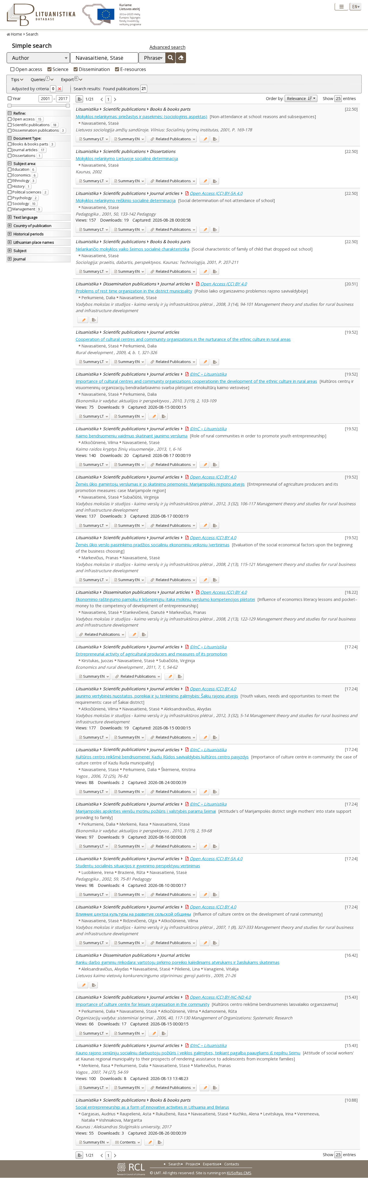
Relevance (296, 98)
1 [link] (108, 99)
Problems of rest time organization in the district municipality (134, 291)
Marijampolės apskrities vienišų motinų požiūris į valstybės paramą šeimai (146, 811)
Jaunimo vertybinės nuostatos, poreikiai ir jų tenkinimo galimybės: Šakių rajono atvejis (157, 696)
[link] (101, 99)
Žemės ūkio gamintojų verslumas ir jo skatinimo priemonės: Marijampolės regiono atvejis (160, 484)
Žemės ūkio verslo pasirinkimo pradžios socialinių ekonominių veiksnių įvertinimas (152, 544)
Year (17, 98)
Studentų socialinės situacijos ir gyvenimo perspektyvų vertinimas (138, 865)
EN (129, 138)
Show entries (339, 98)
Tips (15, 79)
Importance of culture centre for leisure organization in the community (142, 1004)
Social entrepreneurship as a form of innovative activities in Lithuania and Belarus (152, 1107)
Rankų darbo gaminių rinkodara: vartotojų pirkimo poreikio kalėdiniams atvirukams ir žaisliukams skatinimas (177, 962)
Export (69, 79)
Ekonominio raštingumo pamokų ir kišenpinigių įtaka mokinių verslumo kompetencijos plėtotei (165, 599)
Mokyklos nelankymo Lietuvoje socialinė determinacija (127, 158)
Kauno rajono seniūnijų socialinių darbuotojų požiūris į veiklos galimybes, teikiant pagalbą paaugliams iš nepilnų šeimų (188, 1053)
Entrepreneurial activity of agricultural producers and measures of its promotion (151, 654)
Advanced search (167, 47)
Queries (39, 79)
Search (32, 34)
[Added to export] (214, 139)
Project (192, 1164)
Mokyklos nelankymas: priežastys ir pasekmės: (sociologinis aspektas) (141, 116)
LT (93, 138)
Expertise (211, 1164)
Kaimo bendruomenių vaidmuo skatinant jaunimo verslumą (131, 436)
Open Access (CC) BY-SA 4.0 (216, 193)
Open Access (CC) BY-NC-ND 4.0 (220, 997)
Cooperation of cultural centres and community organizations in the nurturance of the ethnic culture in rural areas (183, 339)
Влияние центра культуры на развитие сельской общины (133, 914)
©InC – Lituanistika (208, 374)
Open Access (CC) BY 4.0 (223, 284)
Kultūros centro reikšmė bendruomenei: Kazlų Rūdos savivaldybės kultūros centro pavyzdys (162, 757)
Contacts (231, 1164)
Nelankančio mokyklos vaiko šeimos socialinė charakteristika (132, 249)
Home (16, 34)
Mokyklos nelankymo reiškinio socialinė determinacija (126, 200)
